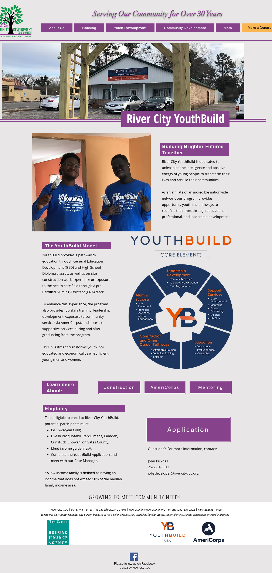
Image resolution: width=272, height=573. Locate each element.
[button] (56, 27)
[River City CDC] (134, 557)
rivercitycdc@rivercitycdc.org (147, 509)
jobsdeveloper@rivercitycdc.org (173, 473)
